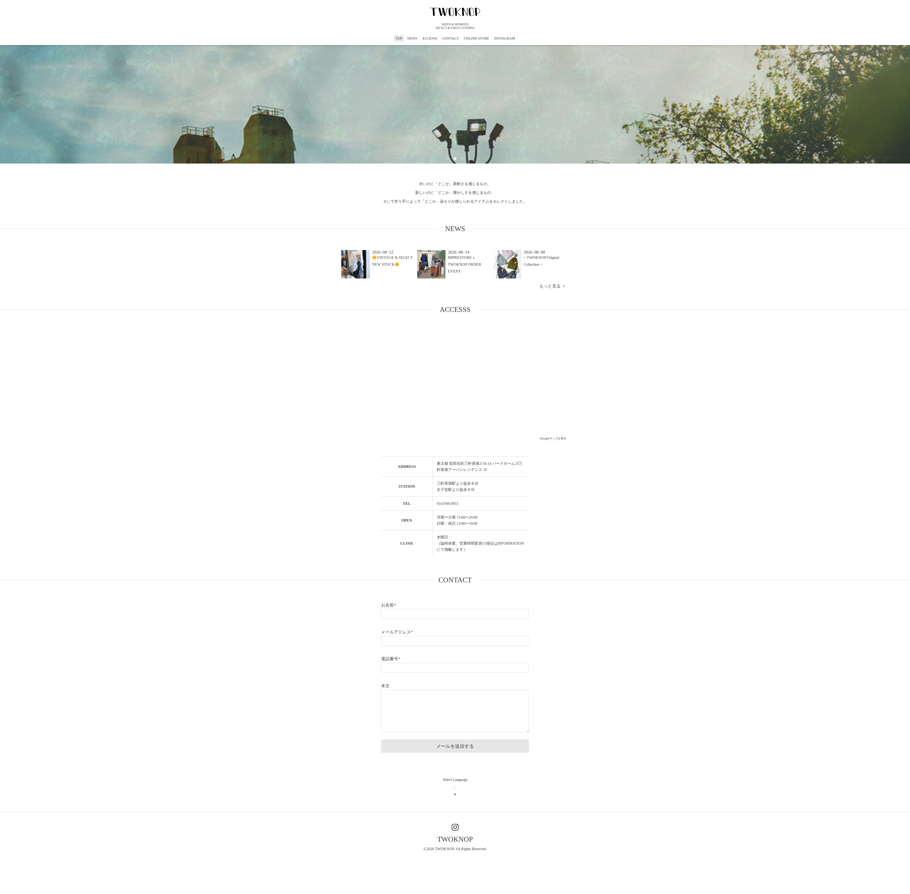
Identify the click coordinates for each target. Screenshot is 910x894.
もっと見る (551, 286)
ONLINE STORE (476, 38)
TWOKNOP (455, 839)
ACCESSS (429, 38)
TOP (399, 38)
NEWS (412, 38)
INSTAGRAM (504, 38)
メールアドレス (397, 632)
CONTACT (450, 38)
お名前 (388, 605)
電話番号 (390, 659)
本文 (385, 686)
